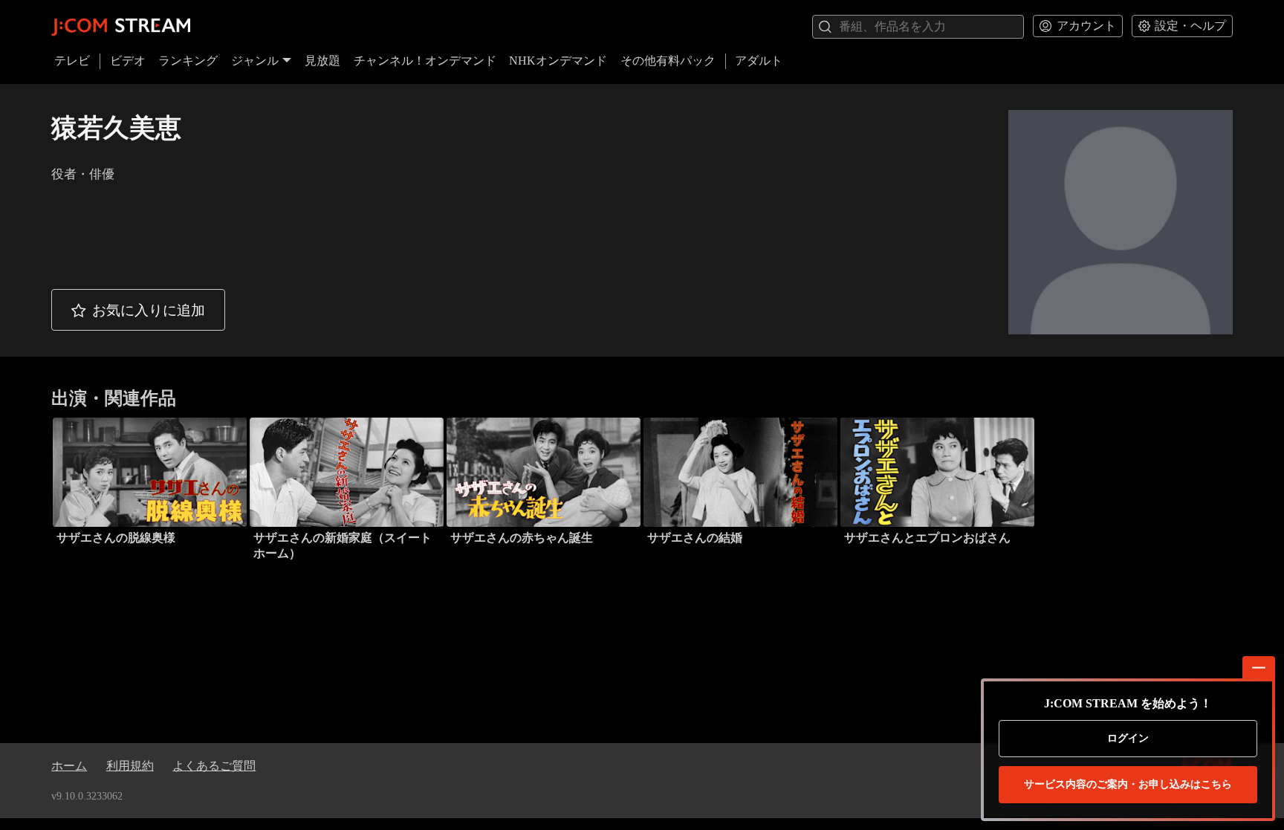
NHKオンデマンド (558, 60)
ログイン (1128, 738)
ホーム (69, 765)
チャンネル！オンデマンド (425, 60)
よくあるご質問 (214, 765)
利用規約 (130, 765)
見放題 (322, 60)
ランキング (188, 60)
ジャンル (255, 60)
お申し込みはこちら (1128, 784)
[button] (138, 310)
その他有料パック (668, 60)
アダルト (758, 60)
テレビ (72, 60)
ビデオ (128, 60)
